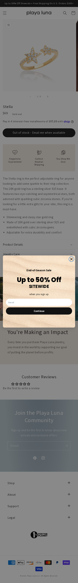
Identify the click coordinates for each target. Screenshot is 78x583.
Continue (39, 311)
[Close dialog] (71, 259)
